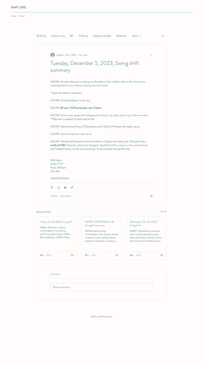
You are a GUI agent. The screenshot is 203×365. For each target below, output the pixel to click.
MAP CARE (18, 7)
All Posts (41, 35)
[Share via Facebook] (51, 187)
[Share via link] (72, 187)
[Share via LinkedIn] (65, 187)
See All (163, 211)
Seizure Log (58, 35)
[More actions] (151, 55)
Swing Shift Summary (60, 178)
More (135, 35)
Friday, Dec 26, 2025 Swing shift (56, 222)
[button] (163, 36)
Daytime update (102, 35)
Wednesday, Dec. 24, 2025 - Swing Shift (144, 223)
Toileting (83, 35)
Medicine (121, 35)
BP (71, 35)
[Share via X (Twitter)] (58, 187)
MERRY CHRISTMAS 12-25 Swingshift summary (99, 223)
